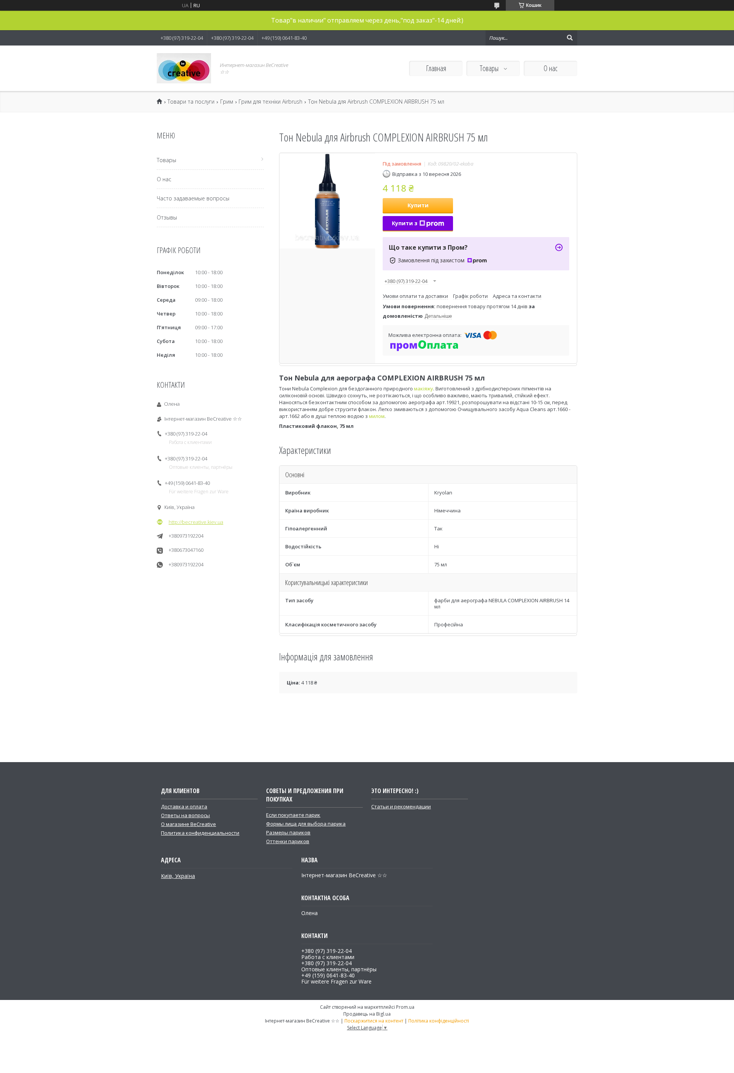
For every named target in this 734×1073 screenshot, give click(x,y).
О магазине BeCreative (188, 824)
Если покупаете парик (293, 814)
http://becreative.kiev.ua (196, 522)
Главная (436, 68)
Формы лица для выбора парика (306, 823)
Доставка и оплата (184, 806)
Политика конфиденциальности (200, 832)
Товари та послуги (190, 102)
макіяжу (423, 388)
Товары (490, 68)
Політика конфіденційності (438, 1021)
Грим (226, 102)
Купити (418, 205)
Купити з (404, 223)
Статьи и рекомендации (401, 806)
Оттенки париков (287, 841)
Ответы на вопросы (185, 815)
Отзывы (167, 217)
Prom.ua (405, 1007)
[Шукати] (569, 38)
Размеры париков (288, 832)
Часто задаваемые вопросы (193, 198)
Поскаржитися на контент (373, 1021)
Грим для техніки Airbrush (270, 102)
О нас (550, 68)
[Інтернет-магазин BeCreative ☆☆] (184, 68)
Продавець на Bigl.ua (367, 1014)
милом (377, 416)
